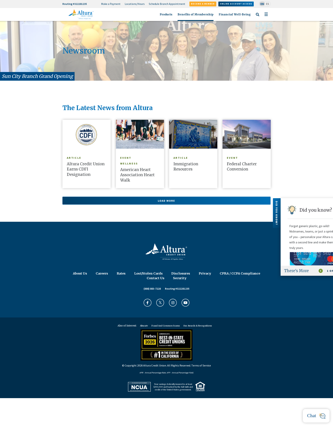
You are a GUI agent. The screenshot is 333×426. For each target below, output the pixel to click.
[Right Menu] (266, 14)
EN (262, 4)
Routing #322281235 (74, 4)
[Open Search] (257, 16)
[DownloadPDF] (139, 387)
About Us (80, 273)
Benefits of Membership (196, 14)
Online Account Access (236, 3)
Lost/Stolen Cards (148, 273)
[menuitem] (111, 4)
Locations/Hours (135, 4)
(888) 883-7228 (152, 288)
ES (267, 4)
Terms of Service (201, 365)
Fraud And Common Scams (165, 325)
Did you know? (329, 213)
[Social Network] (147, 303)
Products (166, 14)
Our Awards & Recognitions (197, 325)
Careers (102, 273)
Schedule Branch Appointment (167, 4)
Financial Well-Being (235, 14)
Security (179, 278)
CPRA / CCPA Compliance (240, 273)
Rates (121, 273)
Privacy (205, 273)
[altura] (81, 14)
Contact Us (155, 278)
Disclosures (180, 273)
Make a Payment (111, 4)
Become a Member (203, 3)
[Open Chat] (316, 416)
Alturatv (144, 325)
